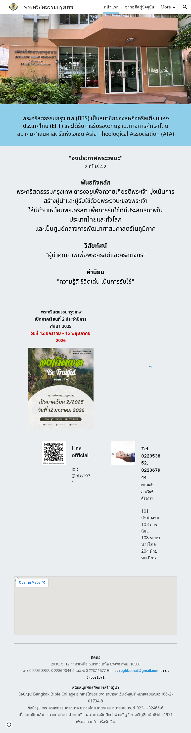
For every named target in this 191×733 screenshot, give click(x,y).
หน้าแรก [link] (111, 7)
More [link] (166, 7)
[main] (95, 126)
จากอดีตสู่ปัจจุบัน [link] (139, 7)
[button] (185, 7)
